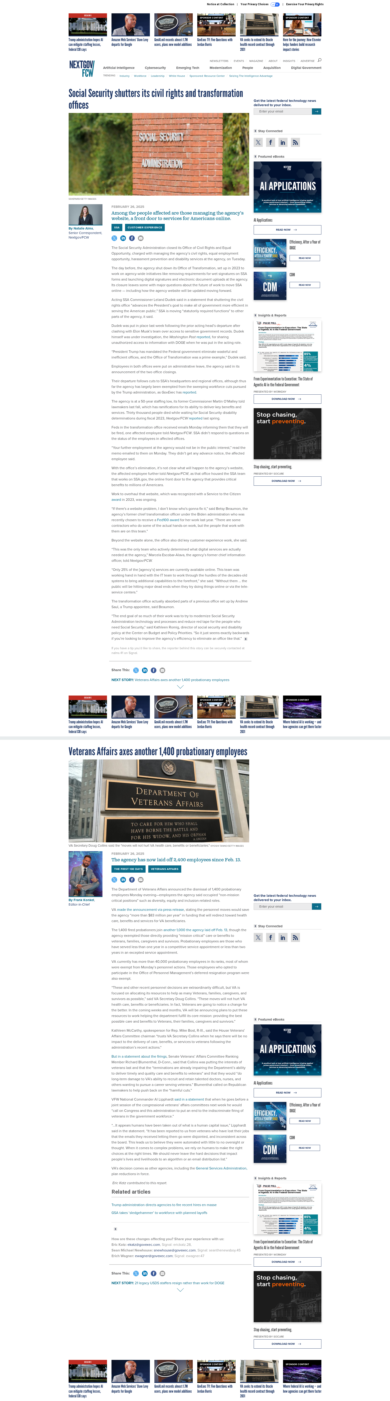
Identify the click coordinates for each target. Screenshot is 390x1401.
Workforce (140, 76)
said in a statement (189, 1099)
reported (203, 336)
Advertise (308, 61)
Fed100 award (168, 519)
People (247, 67)
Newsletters (219, 61)
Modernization (221, 67)
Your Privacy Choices (255, 4)
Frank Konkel (84, 899)
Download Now (283, 399)
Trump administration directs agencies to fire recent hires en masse (164, 1204)
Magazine (256, 61)
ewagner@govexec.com (154, 1255)
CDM (292, 274)
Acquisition (272, 67)
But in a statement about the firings (139, 1056)
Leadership (158, 76)
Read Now (283, 230)
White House (177, 76)
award (116, 499)
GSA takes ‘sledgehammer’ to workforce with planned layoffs (159, 1212)
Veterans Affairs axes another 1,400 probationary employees (182, 679)
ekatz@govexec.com (144, 1244)
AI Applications (263, 220)
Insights (289, 61)
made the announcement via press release (150, 909)
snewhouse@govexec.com (175, 1250)
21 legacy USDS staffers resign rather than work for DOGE (179, 1282)
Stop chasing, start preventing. (273, 466)
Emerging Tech (187, 67)
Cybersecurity (155, 67)
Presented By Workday (270, 392)
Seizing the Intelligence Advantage (251, 76)
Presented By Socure (269, 474)
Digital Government (306, 67)
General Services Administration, (221, 1168)
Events (239, 61)
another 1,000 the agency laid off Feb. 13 (194, 929)
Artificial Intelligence (119, 67)
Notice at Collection (220, 4)
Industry (125, 76)
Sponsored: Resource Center (207, 76)
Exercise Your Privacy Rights (305, 4)
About (273, 61)
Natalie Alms (83, 228)
